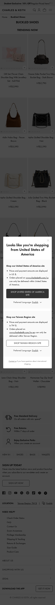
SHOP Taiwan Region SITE (27, 343)
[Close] (48, 240)
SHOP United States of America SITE (27, 293)
